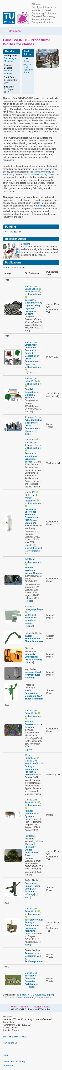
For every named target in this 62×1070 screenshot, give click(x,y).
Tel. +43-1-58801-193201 (15, 1036)
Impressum (8, 1065)
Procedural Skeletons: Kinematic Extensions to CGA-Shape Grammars (32, 516)
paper (30, 601)
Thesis (31, 372)
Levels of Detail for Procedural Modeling (33, 675)
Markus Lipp (31, 286)
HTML (31, 994)
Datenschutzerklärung (14, 1061)
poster (30, 431)
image (31, 894)
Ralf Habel (30, 559)
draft (29, 545)
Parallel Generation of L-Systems (33, 724)
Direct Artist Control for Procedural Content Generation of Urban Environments (32, 353)
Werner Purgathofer (30, 499)
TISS (26, 58)
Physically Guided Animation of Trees (31, 851)
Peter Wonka (31, 291)
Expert (49, 994)
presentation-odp (33, 548)
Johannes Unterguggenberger (34, 608)
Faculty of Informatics (44, 7)
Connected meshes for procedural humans (31, 619)
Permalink (46, 997)
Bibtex (23, 994)
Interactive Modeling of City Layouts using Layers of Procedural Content (33, 307)
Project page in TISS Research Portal (28, 67)
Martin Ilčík (30, 439)
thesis (30, 662)
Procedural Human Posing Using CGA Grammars (32, 887)
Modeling (25, 244)
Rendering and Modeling (11, 59)
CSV (37, 997)
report (30, 626)
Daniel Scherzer (32, 289)
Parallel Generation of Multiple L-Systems (32, 393)
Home (14, 1006)
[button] (14, 31)
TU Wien (36, 4)
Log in (6, 1055)
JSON (6, 997)
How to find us (10, 1043)
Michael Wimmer (33, 294)
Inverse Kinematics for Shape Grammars (34, 639)
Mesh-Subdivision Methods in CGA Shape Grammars (34, 694)
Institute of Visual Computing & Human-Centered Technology (44, 13)
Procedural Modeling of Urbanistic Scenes (31, 457)
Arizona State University (35, 174)
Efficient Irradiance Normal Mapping (33, 570)
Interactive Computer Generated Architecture (31, 979)
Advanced (40, 994)
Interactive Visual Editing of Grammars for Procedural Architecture (34, 769)
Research (24, 1006)
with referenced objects (21, 997)
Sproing (40, 205)
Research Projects (41, 1006)
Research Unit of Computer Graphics (43, 21)
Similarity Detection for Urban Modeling (33, 657)
